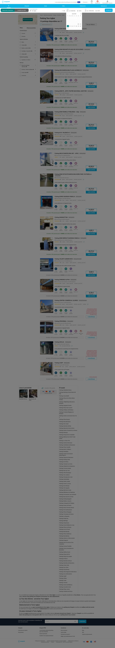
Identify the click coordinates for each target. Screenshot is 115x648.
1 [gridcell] (78, 17)
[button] (80, 13)
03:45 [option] (80, 10)
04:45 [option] (98, 10)
